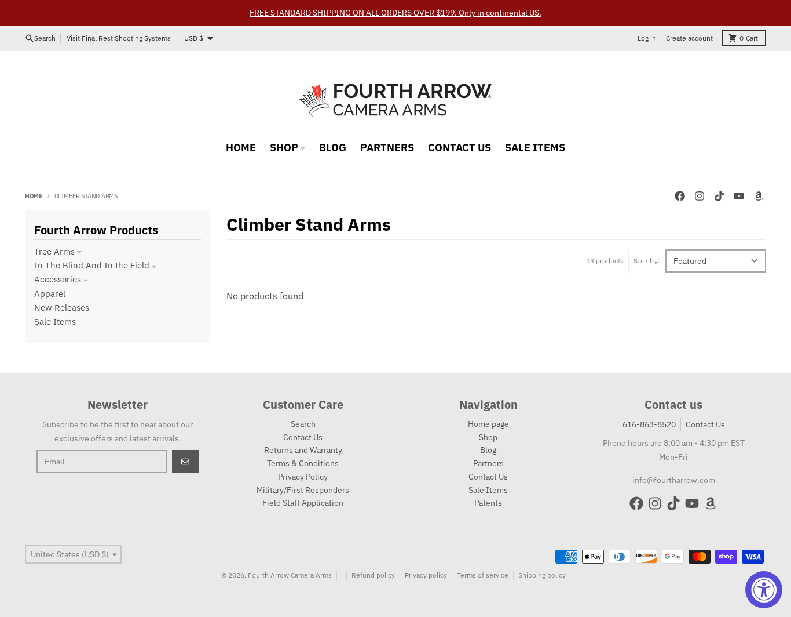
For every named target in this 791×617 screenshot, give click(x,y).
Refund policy (373, 575)
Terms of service (482, 575)
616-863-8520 (649, 424)
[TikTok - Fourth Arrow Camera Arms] (719, 196)
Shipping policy (542, 575)
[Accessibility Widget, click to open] (763, 589)
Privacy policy (426, 575)
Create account (689, 38)
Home (34, 196)
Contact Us (705, 424)
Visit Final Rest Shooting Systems (119, 38)
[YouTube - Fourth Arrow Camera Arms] (738, 196)
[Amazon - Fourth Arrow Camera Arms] (758, 196)
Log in (647, 38)
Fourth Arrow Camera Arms (290, 575)
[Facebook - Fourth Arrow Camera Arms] (679, 196)
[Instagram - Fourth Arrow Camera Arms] (699, 196)
